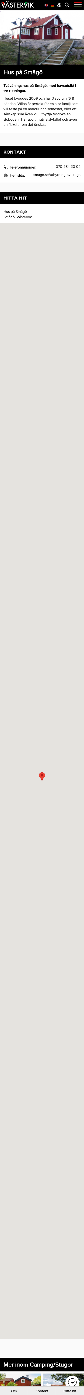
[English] (47, 5)
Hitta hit (69, 1391)
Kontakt (42, 1391)
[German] (53, 5)
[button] (42, 776)
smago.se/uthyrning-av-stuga (56, 174)
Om (14, 1391)
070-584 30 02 (68, 166)
